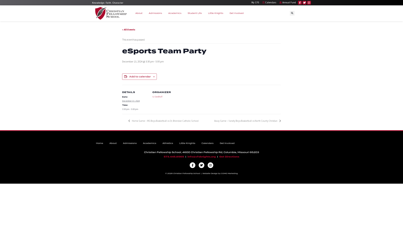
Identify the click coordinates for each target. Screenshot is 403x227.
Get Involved (237, 13)
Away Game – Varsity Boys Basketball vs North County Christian (246, 120)
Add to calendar (140, 76)
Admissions (155, 13)
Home (99, 143)
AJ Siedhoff (157, 96)
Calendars (207, 143)
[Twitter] (304, 3)
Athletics (167, 143)
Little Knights (215, 13)
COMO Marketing (229, 173)
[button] (292, 13)
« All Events (128, 29)
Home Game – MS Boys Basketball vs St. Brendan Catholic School (165, 120)
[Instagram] (309, 3)
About (138, 13)
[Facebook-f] (300, 3)
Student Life (195, 13)
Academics (174, 13)
